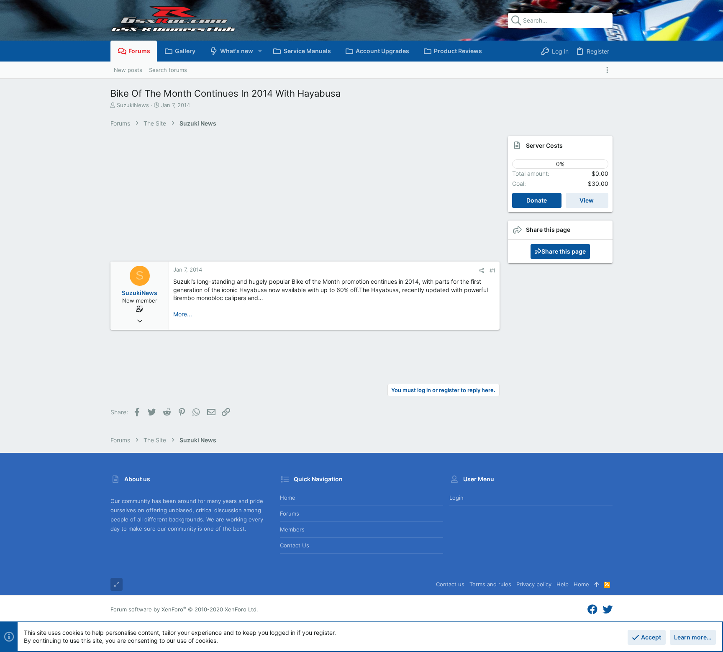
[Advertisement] (296, 198)
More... (182, 314)
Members (292, 529)
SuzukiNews (133, 105)
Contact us (294, 545)
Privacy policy (533, 584)
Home (287, 497)
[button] (259, 51)
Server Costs (544, 145)
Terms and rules (490, 584)
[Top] (596, 584)
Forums (289, 513)
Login (456, 497)
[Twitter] (607, 609)
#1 (492, 270)
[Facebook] (592, 609)
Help (562, 584)
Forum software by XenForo (184, 609)
